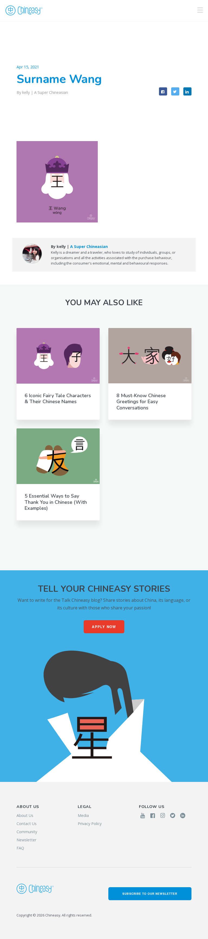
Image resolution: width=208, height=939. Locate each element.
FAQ (20, 848)
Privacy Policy (90, 823)
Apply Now (104, 626)
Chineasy (24, 10)
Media (83, 815)
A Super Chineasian (51, 92)
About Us (25, 815)
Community (27, 831)
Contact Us (27, 823)
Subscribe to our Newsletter (149, 894)
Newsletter (26, 839)
